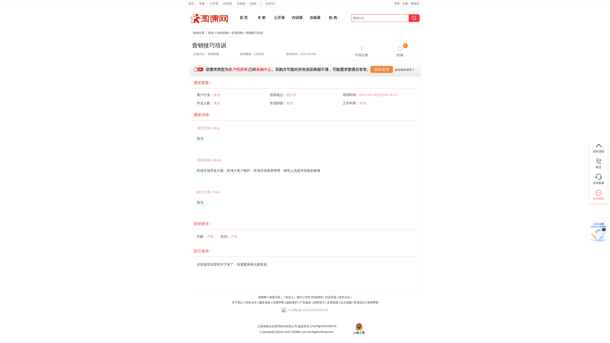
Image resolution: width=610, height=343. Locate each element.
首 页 (244, 17)
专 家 (262, 17)
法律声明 (278, 302)
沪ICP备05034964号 (323, 326)
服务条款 (265, 302)
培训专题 (330, 297)
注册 (405, 3)
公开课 (214, 3)
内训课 (227, 3)
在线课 (241, 3)
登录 (397, 3)
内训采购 (222, 33)
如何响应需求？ (405, 69)
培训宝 (269, 3)
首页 (191, 3)
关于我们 (237, 302)
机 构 (333, 17)
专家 (202, 3)
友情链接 (332, 302)
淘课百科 (274, 297)
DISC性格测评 (314, 297)
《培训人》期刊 (292, 297)
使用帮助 (372, 302)
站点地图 (347, 302)
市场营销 (237, 33)
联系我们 (360, 302)
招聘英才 (319, 302)
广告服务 (305, 302)
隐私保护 (292, 302)
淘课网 (262, 297)
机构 (253, 3)
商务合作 (251, 302)
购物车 (415, 3)
